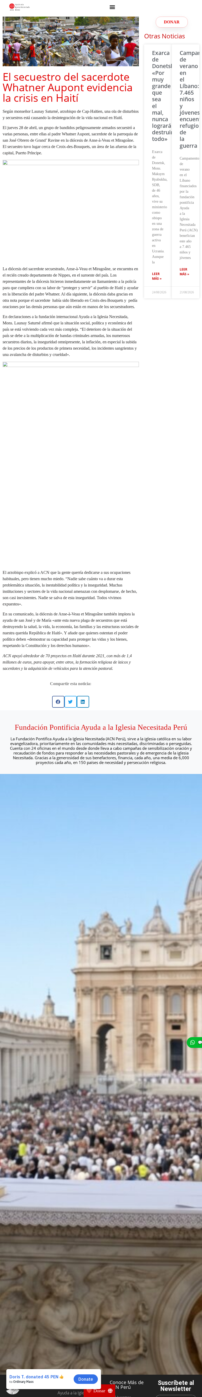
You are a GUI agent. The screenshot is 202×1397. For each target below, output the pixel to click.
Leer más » (156, 276)
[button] (112, 7)
